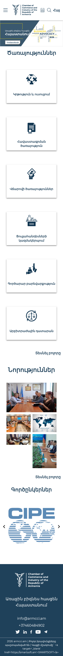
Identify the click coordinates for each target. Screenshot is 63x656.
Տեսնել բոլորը (48, 353)
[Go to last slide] (4, 526)
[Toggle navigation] (5, 10)
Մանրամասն (13, 42)
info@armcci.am (31, 618)
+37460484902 (31, 625)
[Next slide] (58, 526)
